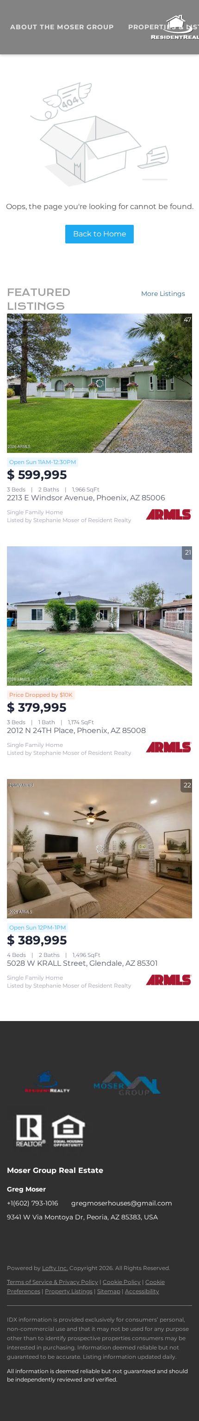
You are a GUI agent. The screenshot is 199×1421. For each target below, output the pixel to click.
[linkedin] (32, 1238)
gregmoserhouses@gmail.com (121, 1203)
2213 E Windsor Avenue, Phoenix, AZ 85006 (86, 497)
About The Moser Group (62, 27)
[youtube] (51, 1238)
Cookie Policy (122, 1281)
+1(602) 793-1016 (32, 1203)
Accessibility (142, 1291)
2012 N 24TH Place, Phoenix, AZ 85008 (76, 730)
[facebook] (14, 1238)
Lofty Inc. (55, 1267)
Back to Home (99, 233)
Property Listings (69, 1291)
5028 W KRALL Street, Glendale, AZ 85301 (82, 963)
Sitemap (108, 1291)
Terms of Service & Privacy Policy (52, 1281)
